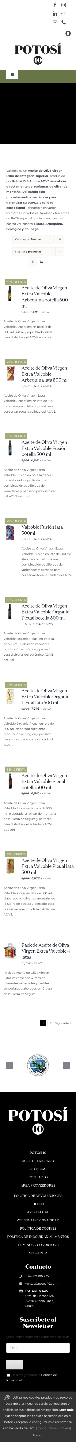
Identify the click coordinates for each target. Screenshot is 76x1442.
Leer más (66, 1410)
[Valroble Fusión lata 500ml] (10, 527)
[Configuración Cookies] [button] (53, 1428)
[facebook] (55, 5)
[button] (9, 1065)
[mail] (55, 22)
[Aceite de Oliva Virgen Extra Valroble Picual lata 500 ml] (10, 860)
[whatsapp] (63, 13)
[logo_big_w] (38, 1106)
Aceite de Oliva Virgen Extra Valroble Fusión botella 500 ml (44, 448)
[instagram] (63, 5)
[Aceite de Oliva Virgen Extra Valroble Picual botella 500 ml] (10, 775)
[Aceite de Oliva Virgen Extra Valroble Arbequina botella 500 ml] (10, 288)
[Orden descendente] (60, 239)
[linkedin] (55, 13)
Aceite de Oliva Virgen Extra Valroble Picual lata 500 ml (48, 866)
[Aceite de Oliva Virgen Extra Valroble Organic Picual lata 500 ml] (10, 691)
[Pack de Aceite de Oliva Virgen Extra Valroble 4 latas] (10, 945)
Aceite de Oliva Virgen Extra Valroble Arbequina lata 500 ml (45, 374)
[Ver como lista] (41, 262)
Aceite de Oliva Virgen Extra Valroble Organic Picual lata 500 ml (45, 697)
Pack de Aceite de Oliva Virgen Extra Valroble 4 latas (46, 951)
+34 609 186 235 (37, 1276)
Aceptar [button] (38, 1435)
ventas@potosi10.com (41, 1283)
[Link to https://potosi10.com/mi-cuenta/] (68, 33)
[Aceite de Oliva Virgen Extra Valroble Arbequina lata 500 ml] (10, 368)
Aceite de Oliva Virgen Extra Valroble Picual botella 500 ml (44, 782)
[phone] (63, 22)
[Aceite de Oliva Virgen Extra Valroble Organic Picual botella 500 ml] (10, 606)
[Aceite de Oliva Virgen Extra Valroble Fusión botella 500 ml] (10, 442)
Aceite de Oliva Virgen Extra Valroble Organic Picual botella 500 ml (45, 612)
